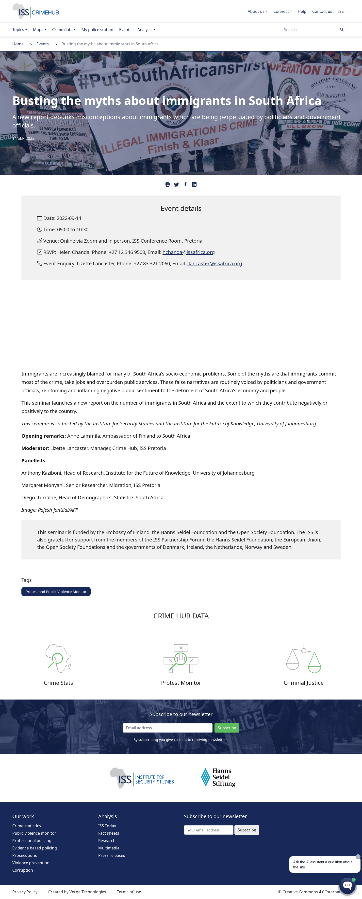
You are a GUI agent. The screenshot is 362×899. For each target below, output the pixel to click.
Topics (18, 29)
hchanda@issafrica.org (189, 252)
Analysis (144, 29)
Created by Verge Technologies (77, 892)
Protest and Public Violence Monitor (56, 591)
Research (106, 840)
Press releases (111, 855)
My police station (97, 29)
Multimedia (108, 848)
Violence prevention (30, 862)
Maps (38, 29)
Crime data (62, 29)
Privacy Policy (24, 892)
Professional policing (31, 840)
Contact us (322, 11)
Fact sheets (108, 833)
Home (18, 44)
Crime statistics (26, 825)
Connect (281, 11)
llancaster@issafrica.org (214, 263)
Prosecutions (24, 855)
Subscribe (227, 728)
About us (256, 11)
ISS (341, 11)
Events (125, 29)
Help (302, 11)
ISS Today (107, 825)
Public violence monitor (34, 833)
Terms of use (129, 892)
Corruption (22, 870)
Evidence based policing (34, 848)
